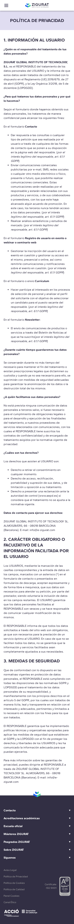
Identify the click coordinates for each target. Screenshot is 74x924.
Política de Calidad (14, 889)
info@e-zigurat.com (42, 530)
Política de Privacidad (16, 876)
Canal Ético (10, 902)
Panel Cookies (11, 895)
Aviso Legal (10, 870)
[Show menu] (6, 5)
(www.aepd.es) (48, 495)
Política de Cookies (14, 882)
